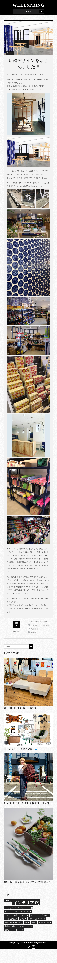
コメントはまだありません (41, 625)
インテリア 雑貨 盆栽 (40, 915)
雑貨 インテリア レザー (22, 926)
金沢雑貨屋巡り (45, 922)
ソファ (23, 919)
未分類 (33, 632)
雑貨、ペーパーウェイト (14, 930)
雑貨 (7, 926)
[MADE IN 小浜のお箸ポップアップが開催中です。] (28, 844)
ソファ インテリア (37, 919)
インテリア (26, 902)
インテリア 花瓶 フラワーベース (18, 911)
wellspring (44, 622)
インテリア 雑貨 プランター (16, 915)
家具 (26, 922)
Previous (8, 53)
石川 (34, 922)
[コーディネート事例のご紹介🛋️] (28, 730)
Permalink (34, 629)
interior (8, 900)
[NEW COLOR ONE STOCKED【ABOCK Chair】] (28, 777)
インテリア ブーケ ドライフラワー (19, 907)
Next (12, 53)
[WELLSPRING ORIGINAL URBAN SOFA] (28, 682)
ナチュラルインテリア (13, 922)
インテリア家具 (11, 919)
